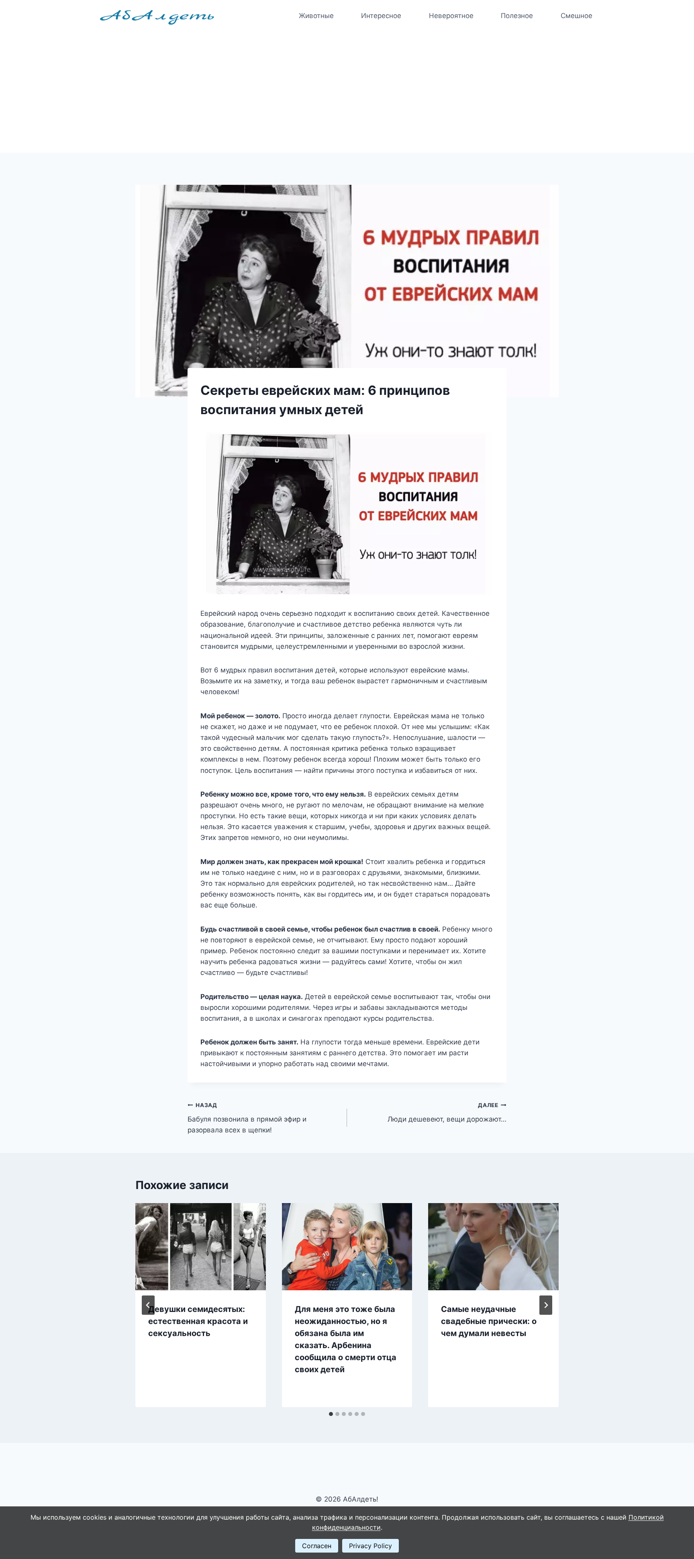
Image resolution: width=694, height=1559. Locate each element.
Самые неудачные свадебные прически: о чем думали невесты (489, 1321)
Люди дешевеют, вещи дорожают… (447, 1112)
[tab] (331, 1414)
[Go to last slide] (148, 1305)
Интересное (381, 16)
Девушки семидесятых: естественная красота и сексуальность (198, 1321)
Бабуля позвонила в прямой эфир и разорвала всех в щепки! (247, 1118)
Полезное (517, 16)
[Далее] (545, 1305)
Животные (316, 16)
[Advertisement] (347, 92)
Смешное (576, 16)
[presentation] (200, 1246)
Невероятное (451, 16)
